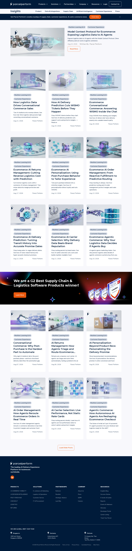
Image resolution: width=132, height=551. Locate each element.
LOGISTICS (14, 504)
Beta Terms (96, 545)
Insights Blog (104, 491)
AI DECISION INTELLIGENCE (19, 494)
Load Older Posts (66, 448)
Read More (74, 49)
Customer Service (38, 498)
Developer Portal (105, 511)
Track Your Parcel (105, 518)
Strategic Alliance (61, 498)
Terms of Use (65, 545)
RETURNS (14, 508)
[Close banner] (119, 16)
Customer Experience (104, 11)
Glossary (103, 508)
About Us (81, 491)
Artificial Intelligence (84, 11)
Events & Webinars (106, 504)
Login (105, 4)
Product (38, 11)
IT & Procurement (38, 501)
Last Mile (58, 501)
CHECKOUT (14, 501)
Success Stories (105, 494)
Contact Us (115, 4)
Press (117, 11)
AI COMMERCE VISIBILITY (18, 491)
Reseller (58, 494)
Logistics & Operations (40, 494)
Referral (58, 491)
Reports (102, 501)
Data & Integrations (52, 11)
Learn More (20, 295)
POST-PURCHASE (16, 498)
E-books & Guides (106, 498)
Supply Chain (68, 11)
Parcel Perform (96, 44)
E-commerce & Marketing (41, 491)
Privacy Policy (75, 545)
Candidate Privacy (86, 545)
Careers (80, 501)
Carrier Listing (104, 515)
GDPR (80, 498)
